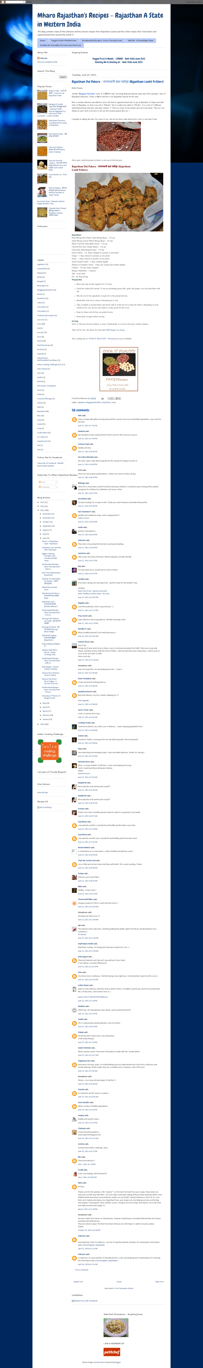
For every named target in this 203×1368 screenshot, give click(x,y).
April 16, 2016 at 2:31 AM (87, 1264)
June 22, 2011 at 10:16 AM (88, 907)
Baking (40, 273)
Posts (43, 482)
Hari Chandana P (84, 512)
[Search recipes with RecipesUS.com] (44, 807)
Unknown (81, 540)
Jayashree (82, 553)
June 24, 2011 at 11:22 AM (88, 1138)
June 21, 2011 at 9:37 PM (87, 574)
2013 (42, 502)
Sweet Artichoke (84, 1048)
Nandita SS (82, 629)
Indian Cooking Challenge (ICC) (49, 365)
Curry (39, 324)
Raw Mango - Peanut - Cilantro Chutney (50, 668)
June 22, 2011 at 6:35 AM (87, 790)
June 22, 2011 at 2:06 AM (87, 686)
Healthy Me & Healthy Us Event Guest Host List (60, 45)
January (46, 719)
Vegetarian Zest (84, 1061)
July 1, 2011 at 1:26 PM (87, 1164)
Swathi (80, 1019)
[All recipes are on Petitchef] (112, 1356)
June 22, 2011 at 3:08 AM (87, 704)
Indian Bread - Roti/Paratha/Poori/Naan (47, 359)
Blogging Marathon (87, 93)
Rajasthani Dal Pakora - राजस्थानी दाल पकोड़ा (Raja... (51, 595)
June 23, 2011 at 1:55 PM (87, 1110)
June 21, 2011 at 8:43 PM (87, 522)
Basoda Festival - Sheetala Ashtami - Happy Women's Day (51, 202)
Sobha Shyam (83, 985)
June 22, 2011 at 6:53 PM (87, 1027)
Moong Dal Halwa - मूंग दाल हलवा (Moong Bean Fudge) (51, 629)
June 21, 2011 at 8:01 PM (87, 452)
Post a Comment (81, 1270)
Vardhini (81, 579)
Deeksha (81, 431)
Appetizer (81, 402)
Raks (80, 416)
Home (42, 41)
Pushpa (81, 874)
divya (80, 749)
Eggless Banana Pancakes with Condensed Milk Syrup (49, 557)
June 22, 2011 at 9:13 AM (87, 894)
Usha (80, 470)
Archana (81, 809)
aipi (79, 925)
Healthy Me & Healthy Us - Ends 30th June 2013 (119, 62)
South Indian (42, 433)
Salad (39, 420)
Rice (38, 416)
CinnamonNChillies (85, 899)
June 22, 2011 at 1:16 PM (87, 1001)
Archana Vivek (83, 444)
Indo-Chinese (42, 369)
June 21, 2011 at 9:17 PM (87, 561)
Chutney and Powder (45, 316)
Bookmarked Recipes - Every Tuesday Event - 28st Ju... (51, 566)
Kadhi (39, 377)
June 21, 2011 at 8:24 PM (87, 506)
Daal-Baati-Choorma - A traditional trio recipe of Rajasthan (58, 123)
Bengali (40, 281)
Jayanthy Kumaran (85, 692)
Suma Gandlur (83, 1103)
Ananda (81, 1090)
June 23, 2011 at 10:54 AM (88, 1097)
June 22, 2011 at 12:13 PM (88, 967)
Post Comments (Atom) (124, 1288)
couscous (41, 320)
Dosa (39, 337)
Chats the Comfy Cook (87, 861)
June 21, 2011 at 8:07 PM (87, 477)
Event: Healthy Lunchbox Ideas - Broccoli (93, 594)
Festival (40, 350)
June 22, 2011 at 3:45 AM (87, 717)
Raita (39, 407)
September (47, 526)
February (46, 715)
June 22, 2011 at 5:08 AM (87, 743)
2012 (42, 506)
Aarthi (80, 527)
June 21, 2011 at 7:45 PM (87, 439)
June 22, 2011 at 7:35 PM (87, 1042)
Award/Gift (41, 269)
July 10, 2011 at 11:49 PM (87, 1209)
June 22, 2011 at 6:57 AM (87, 816)
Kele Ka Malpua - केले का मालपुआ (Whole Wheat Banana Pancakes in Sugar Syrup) (58, 191)
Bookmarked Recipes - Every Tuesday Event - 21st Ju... (51, 612)
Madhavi (81, 1006)
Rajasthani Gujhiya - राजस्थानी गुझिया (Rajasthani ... (49, 638)
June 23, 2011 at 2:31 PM (87, 1123)
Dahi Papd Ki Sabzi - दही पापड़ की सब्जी (58, 135)
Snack (113, 402)
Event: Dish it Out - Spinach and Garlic (92, 591)
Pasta (39, 390)
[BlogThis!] (111, 398)
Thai (39, 450)
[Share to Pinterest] (119, 398)
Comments (45, 487)
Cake (39, 303)
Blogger (117, 1362)
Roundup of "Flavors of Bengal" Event (51, 697)
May (44, 703)
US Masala (82, 935)
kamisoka (100, 1362)
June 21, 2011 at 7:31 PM (87, 426)
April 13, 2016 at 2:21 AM (87, 1249)
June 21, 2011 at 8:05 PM (87, 465)
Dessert (40, 333)
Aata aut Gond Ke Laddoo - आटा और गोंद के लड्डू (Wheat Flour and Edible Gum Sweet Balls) (58, 165)
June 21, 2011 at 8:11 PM (87, 493)
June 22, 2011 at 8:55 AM (87, 881)
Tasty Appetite (83, 701)
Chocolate (41, 311)
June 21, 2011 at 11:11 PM (88, 610)
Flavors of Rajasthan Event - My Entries (50, 542)
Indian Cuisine (83, 518)
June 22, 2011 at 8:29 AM (87, 855)
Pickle (39, 394)
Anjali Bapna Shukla (85, 944)
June (45, 538)
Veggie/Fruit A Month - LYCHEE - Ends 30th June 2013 (119, 58)
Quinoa (40, 403)
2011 (42, 510)
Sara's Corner (83, 710)
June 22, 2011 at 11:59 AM (88, 951)
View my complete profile (47, 62)
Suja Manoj (82, 822)
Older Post (159, 1282)
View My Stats (42, 793)
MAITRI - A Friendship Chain (140, 41)
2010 (42, 724)
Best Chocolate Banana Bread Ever (51, 574)
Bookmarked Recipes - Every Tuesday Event (102, 41)
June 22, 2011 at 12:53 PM (88, 980)
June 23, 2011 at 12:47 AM (88, 1055)
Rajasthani (106, 402)
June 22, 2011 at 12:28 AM (88, 660)
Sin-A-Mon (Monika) (85, 457)
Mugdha (81, 603)
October (46, 522)
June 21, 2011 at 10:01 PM (88, 597)
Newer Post (78, 1282)
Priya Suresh (83, 616)
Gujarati (40, 354)
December (47, 514)
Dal (38, 328)
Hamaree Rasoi (84, 762)
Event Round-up (43, 345)
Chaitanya (82, 1128)
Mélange (81, 483)
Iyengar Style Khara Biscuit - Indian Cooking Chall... (49, 652)
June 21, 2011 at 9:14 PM (87, 548)
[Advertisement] (67, 1317)
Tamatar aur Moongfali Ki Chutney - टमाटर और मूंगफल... (51, 581)
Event (39, 341)
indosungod (83, 957)
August (46, 530)
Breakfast (41, 298)
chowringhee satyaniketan (94, 1245)
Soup (39, 428)
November (47, 518)
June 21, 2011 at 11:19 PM (88, 623)
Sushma (81, 1144)
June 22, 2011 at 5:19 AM (87, 756)
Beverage (41, 286)
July (44, 534)
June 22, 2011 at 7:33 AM (87, 842)
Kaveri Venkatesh (84, 679)
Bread (39, 294)
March (45, 711)
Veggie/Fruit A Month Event (63, 41)
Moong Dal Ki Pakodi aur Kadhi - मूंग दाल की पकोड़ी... (51, 621)
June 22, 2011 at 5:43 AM (87, 777)
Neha (80, 1183)
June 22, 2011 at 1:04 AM (87, 673)
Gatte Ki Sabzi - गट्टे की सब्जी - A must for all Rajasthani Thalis (57, 93)
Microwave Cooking (45, 386)
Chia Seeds (41, 307)
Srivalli (80, 1170)
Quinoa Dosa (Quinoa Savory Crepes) (50, 674)
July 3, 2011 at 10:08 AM (87, 1177)
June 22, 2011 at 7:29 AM (87, 829)
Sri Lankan (41, 437)
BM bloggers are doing (115, 330)
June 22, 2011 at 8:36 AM (87, 868)
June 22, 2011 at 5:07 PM (87, 1014)
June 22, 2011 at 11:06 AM (88, 920)
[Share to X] (114, 398)
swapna (81, 1115)
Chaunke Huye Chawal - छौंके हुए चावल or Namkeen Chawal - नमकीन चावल (58, 211)
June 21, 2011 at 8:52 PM (87, 535)
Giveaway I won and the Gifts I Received (51, 549)
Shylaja (81, 1032)
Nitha (80, 887)
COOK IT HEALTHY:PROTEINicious (95, 997)
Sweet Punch (42, 441)
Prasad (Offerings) (44, 399)
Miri (79, 1157)
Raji (79, 566)
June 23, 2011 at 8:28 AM (87, 1084)
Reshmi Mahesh (84, 848)
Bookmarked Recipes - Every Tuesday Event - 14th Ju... (51, 660)
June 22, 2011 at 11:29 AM (88, 938)
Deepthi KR (82, 783)
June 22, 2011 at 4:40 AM (87, 730)
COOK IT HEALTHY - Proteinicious (103, 338)
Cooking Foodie (84, 723)
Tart (38, 445)
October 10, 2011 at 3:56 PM (89, 1230)
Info (38, 373)
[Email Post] (102, 398)
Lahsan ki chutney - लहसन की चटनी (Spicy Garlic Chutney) (57, 149)
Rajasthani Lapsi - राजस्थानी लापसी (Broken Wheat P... (50, 604)
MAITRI (40, 382)
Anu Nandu (82, 499)
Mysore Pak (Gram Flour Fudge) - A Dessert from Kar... (50, 681)
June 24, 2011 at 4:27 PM (87, 1151)
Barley (39, 277)
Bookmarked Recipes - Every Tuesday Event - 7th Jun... (51, 689)
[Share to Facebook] (117, 398)
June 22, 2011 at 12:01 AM (88, 636)
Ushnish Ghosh (84, 642)
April (45, 707)
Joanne (81, 736)
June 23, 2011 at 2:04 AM (87, 1071)
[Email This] (109, 398)
